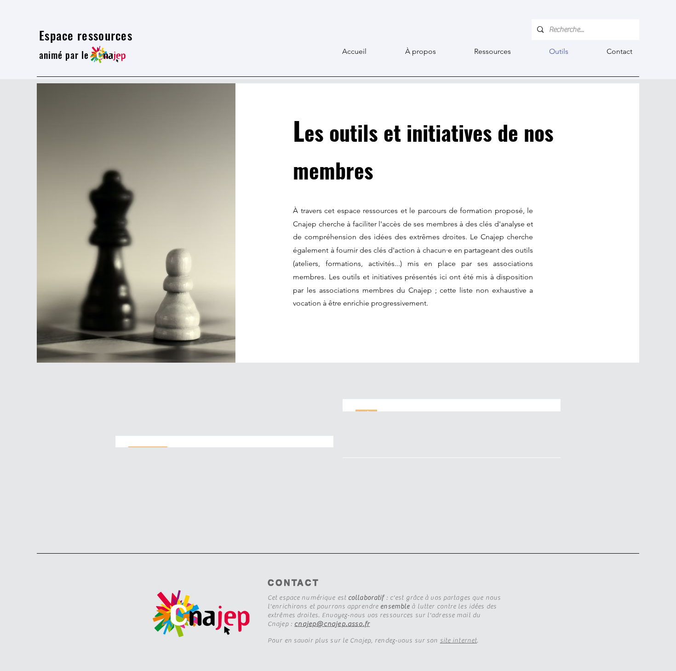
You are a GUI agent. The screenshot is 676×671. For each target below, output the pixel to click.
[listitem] (452, 405)
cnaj (301, 624)
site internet (458, 640)
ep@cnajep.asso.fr (339, 624)
